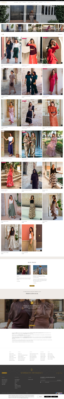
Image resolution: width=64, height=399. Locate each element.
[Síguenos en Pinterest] (60, 373)
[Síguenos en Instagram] (58, 373)
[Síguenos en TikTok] (61, 373)
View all (32, 285)
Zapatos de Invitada (42, 357)
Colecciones (16, 2)
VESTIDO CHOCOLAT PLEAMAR (27, 190)
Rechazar (47, 396)
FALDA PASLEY (44, 221)
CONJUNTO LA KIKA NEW (26, 127)
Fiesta (20, 2)
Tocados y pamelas (31, 2)
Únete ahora (32, 325)
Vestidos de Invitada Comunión (21, 357)
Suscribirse (59, 380)
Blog (15, 383)
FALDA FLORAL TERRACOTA (47, 127)
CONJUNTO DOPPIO (4, 127)
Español (62, 0)
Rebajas (48, 2)
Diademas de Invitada (43, 356)
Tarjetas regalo (3, 384)
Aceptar (55, 396)
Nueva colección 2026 (4, 379)
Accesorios (40, 2)
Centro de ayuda (17, 380)
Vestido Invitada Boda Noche (33, 357)
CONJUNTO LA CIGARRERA (46, 65)
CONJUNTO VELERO (45, 96)
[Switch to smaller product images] (3, 34)
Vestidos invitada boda (20, 356)
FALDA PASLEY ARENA (4, 252)
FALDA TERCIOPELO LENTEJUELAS (7, 65)
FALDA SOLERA (24, 221)
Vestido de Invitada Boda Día (33, 356)
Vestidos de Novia (32, 360)
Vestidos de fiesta (11, 356)
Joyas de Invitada (42, 360)
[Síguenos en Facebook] (56, 373)
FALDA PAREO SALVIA (4, 221)
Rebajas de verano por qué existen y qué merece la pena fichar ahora (39, 276)
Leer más (18, 281)
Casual (36, 2)
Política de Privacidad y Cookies (24, 397)
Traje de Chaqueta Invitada (21, 360)
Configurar (40, 396)
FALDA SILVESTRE (25, 252)
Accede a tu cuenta (30, 379)
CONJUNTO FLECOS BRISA (26, 96)
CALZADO (45, 2)
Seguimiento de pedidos (18, 385)
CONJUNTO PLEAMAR (4, 96)
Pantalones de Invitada (12, 360)
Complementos (4, 383)
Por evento (24, 2)
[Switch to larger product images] (1, 34)
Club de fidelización (17, 379)
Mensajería (16, 384)
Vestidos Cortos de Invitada (12, 357)
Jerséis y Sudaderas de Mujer (51, 357)
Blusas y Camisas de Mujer (51, 356)
